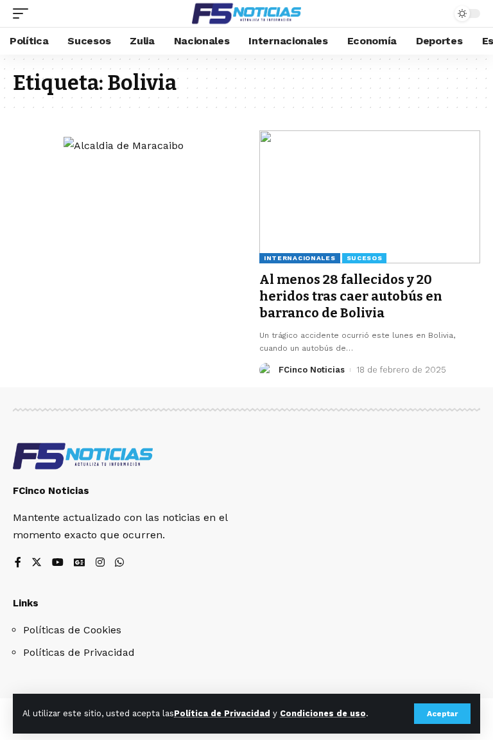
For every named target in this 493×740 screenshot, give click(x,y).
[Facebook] (18, 563)
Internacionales (300, 257)
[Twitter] (37, 563)
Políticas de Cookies (72, 630)
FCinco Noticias (312, 369)
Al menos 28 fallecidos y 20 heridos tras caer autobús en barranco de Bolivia (350, 296)
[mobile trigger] (24, 13)
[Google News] (79, 563)
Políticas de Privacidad (79, 652)
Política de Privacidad (222, 713)
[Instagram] (100, 563)
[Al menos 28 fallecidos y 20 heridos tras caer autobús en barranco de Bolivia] (369, 196)
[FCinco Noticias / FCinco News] (246, 13)
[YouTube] (57, 563)
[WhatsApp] (119, 563)
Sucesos (365, 257)
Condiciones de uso (323, 713)
